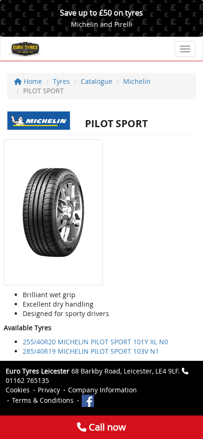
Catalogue (96, 81)
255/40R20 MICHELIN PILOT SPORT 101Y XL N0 (95, 341)
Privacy (49, 389)
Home (32, 81)
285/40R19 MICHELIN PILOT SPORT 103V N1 (91, 351)
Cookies (18, 389)
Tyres (61, 81)
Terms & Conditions (43, 400)
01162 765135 (27, 380)
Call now (106, 427)
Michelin (137, 81)
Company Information (102, 389)
